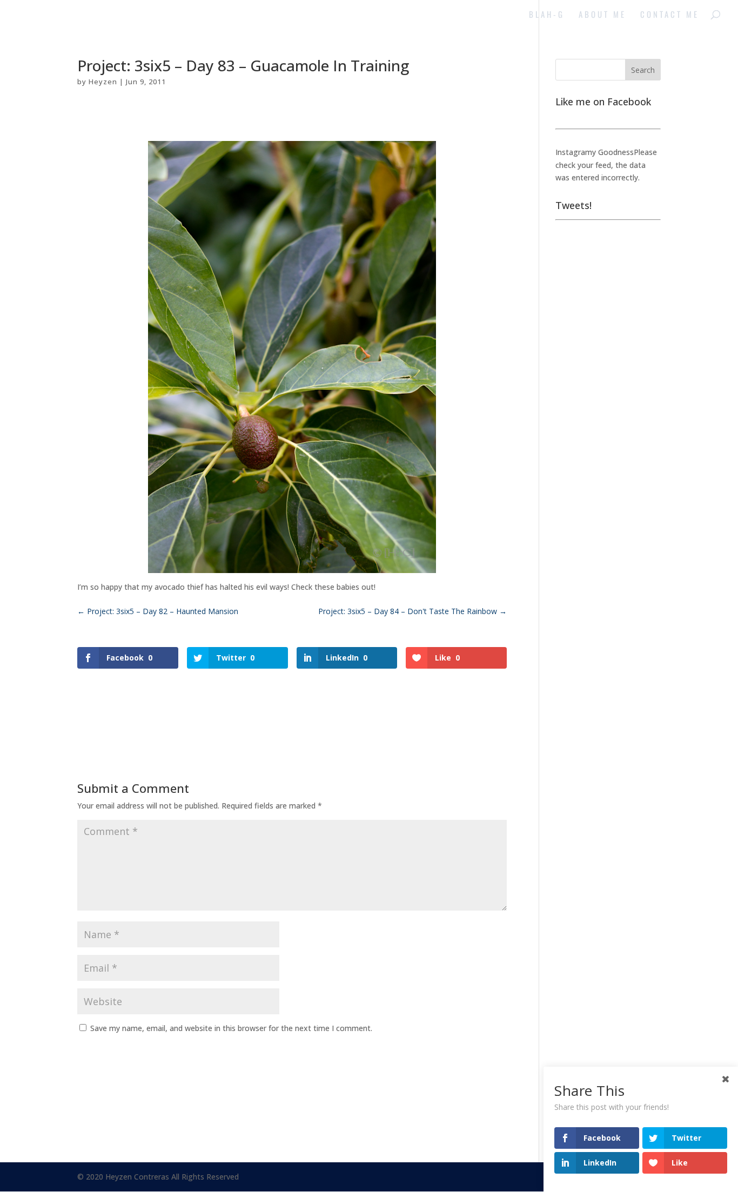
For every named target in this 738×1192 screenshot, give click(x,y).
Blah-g (547, 15)
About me (602, 15)
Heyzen (103, 81)
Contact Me (669, 15)
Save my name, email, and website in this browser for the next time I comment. (231, 1028)
